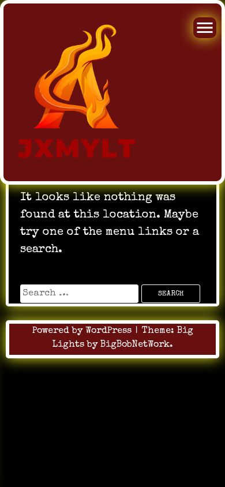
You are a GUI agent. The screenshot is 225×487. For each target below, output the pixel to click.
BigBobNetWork (135, 345)
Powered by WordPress (83, 331)
